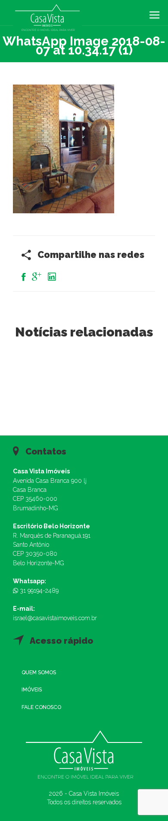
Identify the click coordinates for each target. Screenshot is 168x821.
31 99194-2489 (38, 590)
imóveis (32, 690)
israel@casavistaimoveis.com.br (55, 618)
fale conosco (41, 707)
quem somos (39, 673)
